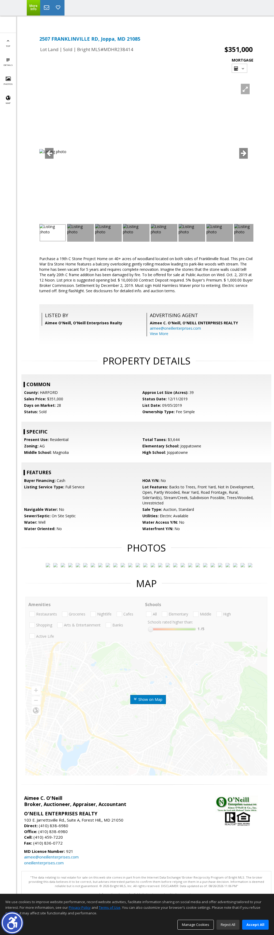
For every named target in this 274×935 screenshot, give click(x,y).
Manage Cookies (195, 924)
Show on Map (149, 699)
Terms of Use (109, 907)
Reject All (228, 924)
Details (8, 64)
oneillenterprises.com (44, 862)
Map (8, 102)
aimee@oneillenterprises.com (175, 328)
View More (159, 333)
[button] (12, 923)
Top (8, 45)
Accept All (255, 924)
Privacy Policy (80, 907)
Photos (8, 83)
